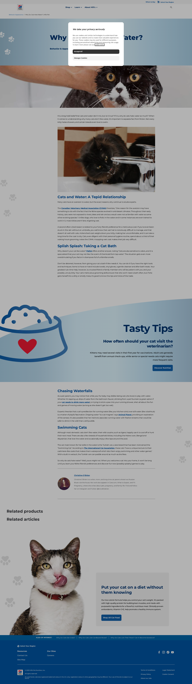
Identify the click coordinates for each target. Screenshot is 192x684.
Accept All (78, 51)
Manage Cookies (80, 58)
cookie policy (99, 45)
